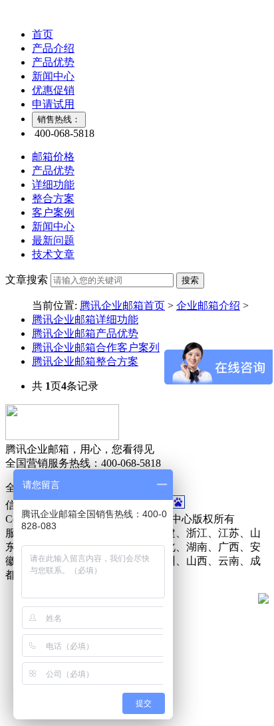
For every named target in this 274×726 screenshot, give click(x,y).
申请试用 (53, 104)
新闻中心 (53, 76)
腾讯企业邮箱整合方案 (85, 361)
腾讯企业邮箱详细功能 (85, 319)
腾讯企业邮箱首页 (122, 305)
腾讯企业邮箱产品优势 (85, 333)
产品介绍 (53, 48)
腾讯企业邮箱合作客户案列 (96, 347)
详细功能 (53, 184)
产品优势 (53, 62)
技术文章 (53, 254)
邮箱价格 (53, 156)
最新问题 (53, 240)
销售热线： (58, 119)
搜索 (190, 280)
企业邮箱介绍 (208, 305)
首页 (42, 34)
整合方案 (53, 198)
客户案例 (53, 212)
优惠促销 (53, 90)
